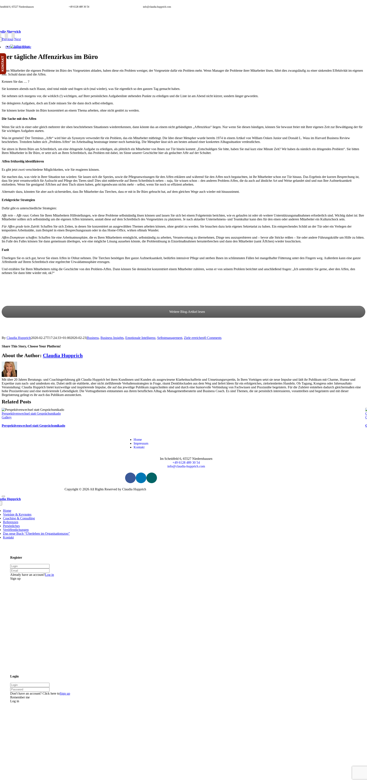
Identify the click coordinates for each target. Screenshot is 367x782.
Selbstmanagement (169, 338)
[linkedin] (6, 35)
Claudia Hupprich (19, 338)
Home (138, 439)
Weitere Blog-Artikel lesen (186, 311)
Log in (49, 574)
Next (17, 39)
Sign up (65, 693)
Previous (7, 39)
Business (93, 338)
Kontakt (139, 447)
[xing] (13, 35)
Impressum (141, 443)
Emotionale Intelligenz (140, 338)
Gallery (7, 417)
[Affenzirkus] (20, 46)
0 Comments (213, 338)
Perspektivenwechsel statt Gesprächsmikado (31, 413)
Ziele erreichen (194, 338)
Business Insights (112, 338)
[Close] (3, 496)
